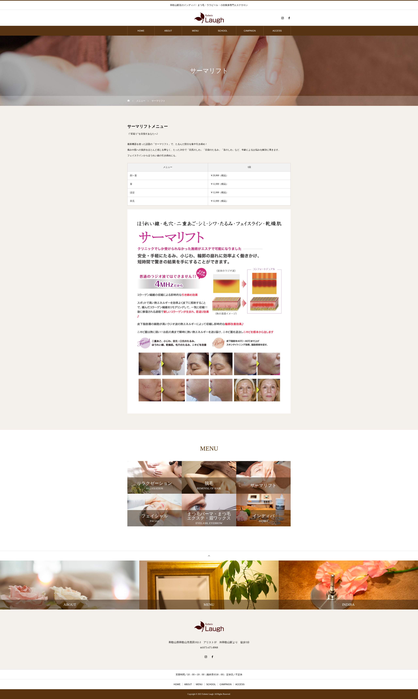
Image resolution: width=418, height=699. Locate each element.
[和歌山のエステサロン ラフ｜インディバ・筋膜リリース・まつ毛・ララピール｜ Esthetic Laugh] (209, 18)
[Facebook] (289, 18)
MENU (195, 30)
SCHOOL (222, 30)
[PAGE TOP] (209, 556)
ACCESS (277, 30)
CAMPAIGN (250, 30)
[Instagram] (282, 18)
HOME (140, 30)
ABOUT (168, 30)
